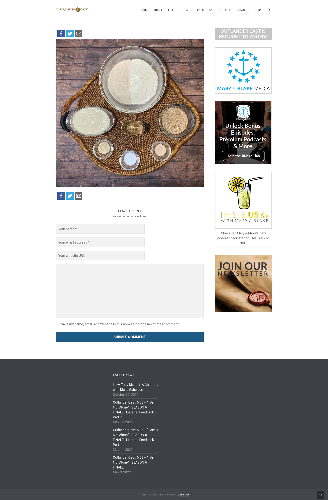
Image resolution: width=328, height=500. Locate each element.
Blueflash (185, 494)
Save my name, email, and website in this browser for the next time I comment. (120, 324)
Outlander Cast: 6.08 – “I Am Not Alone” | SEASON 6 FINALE (134, 462)
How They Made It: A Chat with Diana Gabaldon (132, 387)
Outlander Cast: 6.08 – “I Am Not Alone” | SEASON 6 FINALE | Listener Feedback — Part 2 (135, 409)
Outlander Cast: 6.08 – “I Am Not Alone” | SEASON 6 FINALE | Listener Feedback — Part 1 (135, 437)
